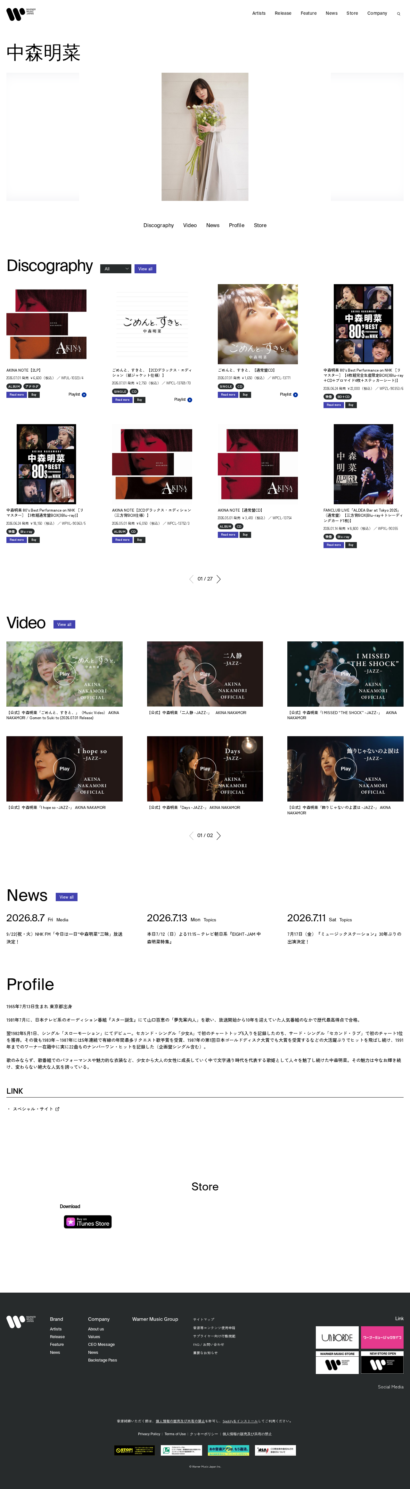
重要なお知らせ (205, 1352)
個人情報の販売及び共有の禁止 (180, 1421)
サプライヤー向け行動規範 (214, 1336)
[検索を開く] (399, 14)
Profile (236, 225)
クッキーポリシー (204, 1434)
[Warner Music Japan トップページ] (21, 14)
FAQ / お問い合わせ (208, 1344)
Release (283, 14)
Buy (34, 394)
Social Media (391, 1386)
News (212, 225)
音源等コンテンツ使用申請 (214, 1327)
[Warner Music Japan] (21, 1321)
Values (94, 1337)
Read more (17, 394)
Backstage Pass (102, 1360)
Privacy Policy (149, 1434)
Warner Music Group (155, 1319)
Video (190, 225)
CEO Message (101, 1345)
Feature (309, 14)
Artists (259, 14)
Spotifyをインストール (240, 1421)
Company (377, 14)
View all (145, 269)
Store (260, 225)
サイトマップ (203, 1319)
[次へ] (219, 579)
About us (96, 1329)
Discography (159, 225)
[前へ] (191, 579)
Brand (56, 1319)
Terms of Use (175, 1434)
